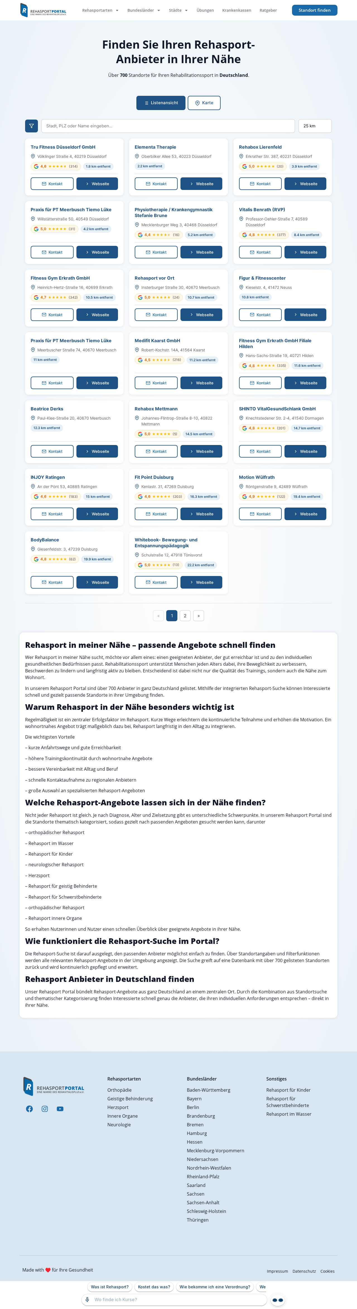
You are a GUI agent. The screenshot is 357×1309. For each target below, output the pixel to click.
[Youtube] (60, 1109)
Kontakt (55, 183)
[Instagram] (45, 1109)
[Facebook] (29, 1109)
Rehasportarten (97, 10)
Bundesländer (140, 10)
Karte (207, 102)
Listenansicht (164, 102)
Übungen (205, 10)
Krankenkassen (236, 10)
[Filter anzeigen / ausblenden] (31, 126)
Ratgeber (268, 10)
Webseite (100, 183)
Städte (175, 10)
